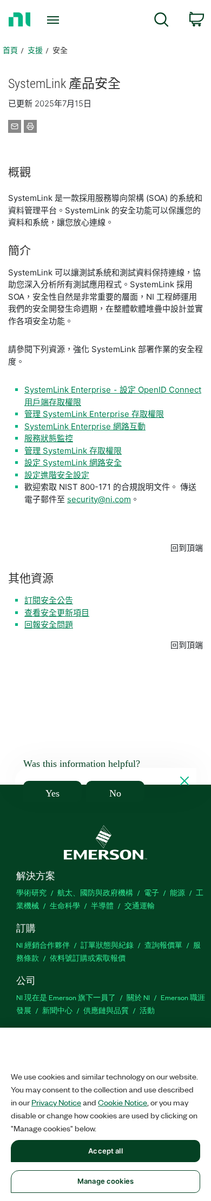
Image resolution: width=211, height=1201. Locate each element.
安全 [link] (60, 50)
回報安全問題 (48, 624)
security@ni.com (99, 499)
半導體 (102, 905)
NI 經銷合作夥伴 (43, 945)
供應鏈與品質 (106, 1010)
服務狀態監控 (48, 438)
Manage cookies (105, 1181)
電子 (151, 892)
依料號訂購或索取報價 (88, 958)
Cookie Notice (122, 1102)
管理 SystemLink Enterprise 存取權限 (94, 414)
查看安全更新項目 (56, 613)
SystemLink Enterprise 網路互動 (85, 426)
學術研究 (31, 892)
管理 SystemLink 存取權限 (73, 451)
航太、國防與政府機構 (95, 892)
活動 (147, 1010)
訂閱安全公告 (48, 600)
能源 (177, 892)
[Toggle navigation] (55, 20)
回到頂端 (186, 548)
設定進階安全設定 (56, 475)
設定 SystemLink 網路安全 (73, 462)
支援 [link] (35, 50)
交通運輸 (139, 905)
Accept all (105, 1150)
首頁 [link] (10, 50)
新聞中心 (57, 1010)
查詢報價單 (163, 945)
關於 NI (138, 997)
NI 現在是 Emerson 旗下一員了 (66, 997)
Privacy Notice (56, 1102)
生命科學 (65, 905)
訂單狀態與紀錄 (107, 945)
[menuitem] (161, 21)
